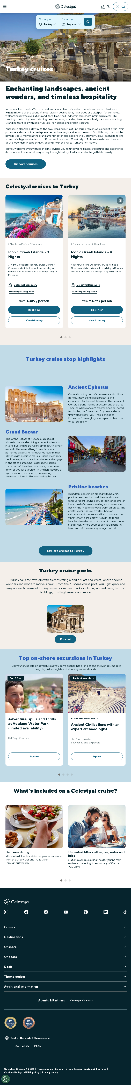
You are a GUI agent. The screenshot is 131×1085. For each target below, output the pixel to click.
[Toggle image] (57, 200)
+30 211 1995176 (109, 6)
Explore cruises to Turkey (65, 551)
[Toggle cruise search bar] (120, 6)
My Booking (103, 6)
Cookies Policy (12, 1072)
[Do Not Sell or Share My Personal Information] (5, 1079)
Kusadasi (11, 112)
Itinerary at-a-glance (21, 291)
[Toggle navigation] (5, 6)
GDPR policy (31, 1072)
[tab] (61, 337)
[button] (22, 285)
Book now (34, 309)
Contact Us (22, 1046)
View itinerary (34, 320)
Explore (34, 756)
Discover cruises (26, 164)
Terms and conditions (50, 1069)
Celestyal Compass (81, 1000)
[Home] (65, 6)
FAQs (37, 1046)
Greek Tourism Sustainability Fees (86, 1069)
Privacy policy (50, 1072)
